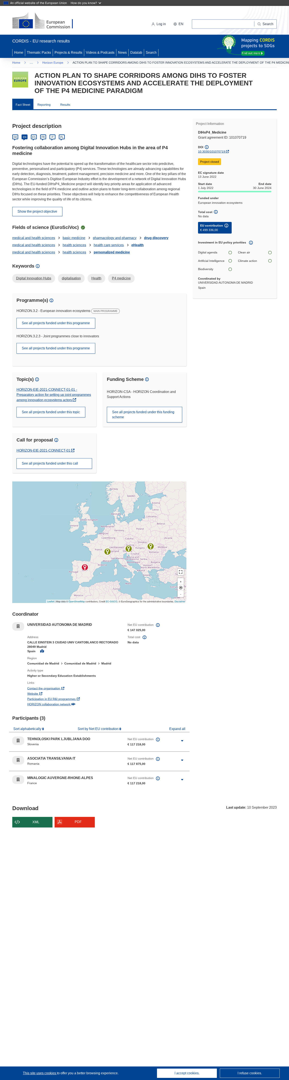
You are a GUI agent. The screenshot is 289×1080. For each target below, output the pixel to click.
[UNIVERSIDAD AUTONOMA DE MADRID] (84, 567)
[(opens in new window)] (46, 21)
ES (34, 137)
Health (96, 278)
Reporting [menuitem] (44, 104)
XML (35, 822)
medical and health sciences (33, 238)
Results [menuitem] (65, 104)
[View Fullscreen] (181, 572)
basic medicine (74, 238)
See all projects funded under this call (50, 463)
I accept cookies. (187, 1073)
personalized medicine (112, 252)
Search (151, 52)
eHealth (137, 245)
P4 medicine (121, 278)
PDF (78, 822)
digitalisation (71, 278)
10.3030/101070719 (211, 151)
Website (48, 693)
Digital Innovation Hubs (33, 278)
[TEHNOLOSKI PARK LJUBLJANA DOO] (128, 548)
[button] (178, 24)
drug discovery (156, 238)
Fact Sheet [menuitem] (23, 104)
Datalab (136, 52)
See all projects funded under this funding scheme (143, 414)
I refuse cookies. (250, 1073)
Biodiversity (205, 269)
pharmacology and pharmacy (114, 238)
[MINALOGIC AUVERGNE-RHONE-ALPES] (107, 551)
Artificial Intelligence (211, 260)
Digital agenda (207, 252)
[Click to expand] (182, 741)
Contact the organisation (59, 688)
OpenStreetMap (77, 601)
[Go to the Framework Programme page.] (20, 79)
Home (18, 52)
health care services (109, 245)
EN (24, 137)
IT (52, 137)
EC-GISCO (111, 601)
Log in (161, 24)
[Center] (181, 587)
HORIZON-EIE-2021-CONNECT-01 (44, 450)
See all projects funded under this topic (51, 412)
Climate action (247, 260)
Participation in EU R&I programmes (67, 699)
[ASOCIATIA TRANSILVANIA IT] (150, 546)
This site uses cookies (40, 1073)
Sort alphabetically (27, 729)
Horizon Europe (52, 62)
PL (61, 137)
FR (43, 137)
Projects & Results (68, 52)
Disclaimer (180, 601)
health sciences (74, 245)
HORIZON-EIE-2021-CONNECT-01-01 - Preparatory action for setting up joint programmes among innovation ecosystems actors (54, 395)
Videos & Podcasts (100, 52)
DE (15, 137)
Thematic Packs (39, 52)
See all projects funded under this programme (56, 323)
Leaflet (50, 601)
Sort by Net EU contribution (98, 729)
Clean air (244, 252)
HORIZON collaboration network (64, 704)
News (122, 52)
